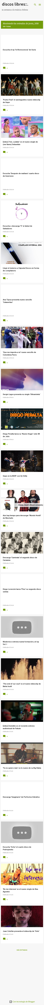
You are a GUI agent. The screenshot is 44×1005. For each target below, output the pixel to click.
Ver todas (7, 26)
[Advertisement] (22, 975)
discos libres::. (15, 4)
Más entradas (22, 950)
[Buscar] (35, 4)
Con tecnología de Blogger (23, 1002)
